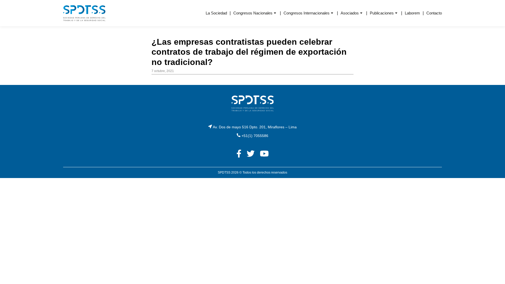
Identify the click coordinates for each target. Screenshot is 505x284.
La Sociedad (216, 13)
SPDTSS (224, 172)
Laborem (412, 13)
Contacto (434, 13)
